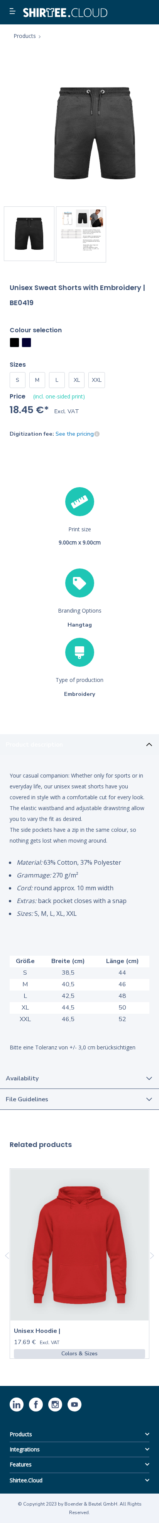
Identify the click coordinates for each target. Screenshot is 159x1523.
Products (21, 1434)
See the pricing (75, 434)
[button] (13, 11)
